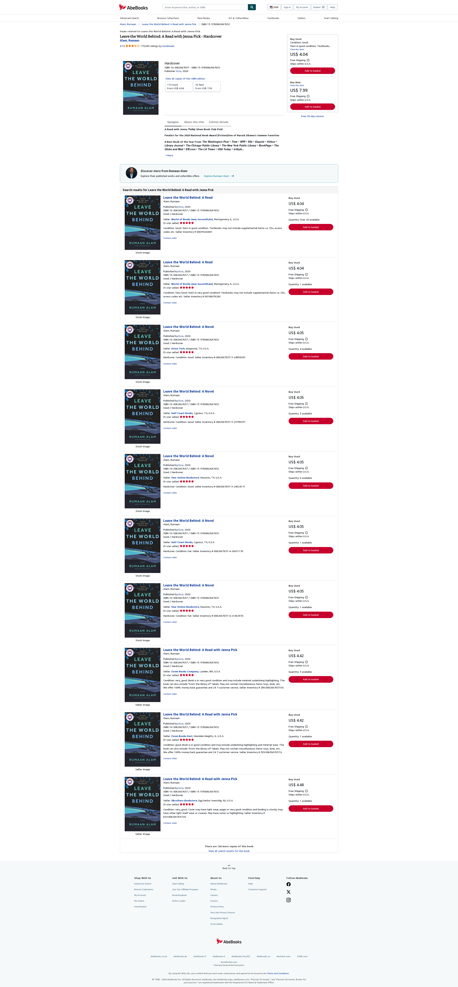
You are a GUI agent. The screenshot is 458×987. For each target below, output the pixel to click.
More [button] (170, 155)
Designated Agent (219, 918)
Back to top (229, 868)
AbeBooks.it (219, 956)
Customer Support (257, 889)
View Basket (140, 906)
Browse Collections (168, 18)
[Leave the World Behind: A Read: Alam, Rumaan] (142, 248)
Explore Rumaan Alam (216, 175)
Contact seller (170, 238)
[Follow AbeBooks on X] (288, 892)
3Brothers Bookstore (184, 800)
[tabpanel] (224, 142)
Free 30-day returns (312, 116)
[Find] (252, 7)
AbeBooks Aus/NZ (241, 956)
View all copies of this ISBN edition (185, 78)
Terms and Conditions (278, 973)
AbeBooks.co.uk (159, 956)
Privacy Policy (217, 906)
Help (332, 7)
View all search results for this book (229, 850)
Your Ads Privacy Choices (222, 912)
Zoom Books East (182, 735)
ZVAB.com (302, 956)
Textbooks (273, 18)
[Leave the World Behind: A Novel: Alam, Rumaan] (142, 378)
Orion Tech (178, 348)
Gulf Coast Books (182, 413)
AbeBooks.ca (263, 956)
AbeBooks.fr (200, 956)
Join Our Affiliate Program (185, 889)
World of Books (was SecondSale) (192, 219)
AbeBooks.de (180, 956)
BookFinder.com (229, 963)
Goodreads (168, 45)
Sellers (302, 18)
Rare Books (204, 18)
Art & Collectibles (238, 18)
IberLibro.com (283, 956)
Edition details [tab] (218, 122)
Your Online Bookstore (185, 477)
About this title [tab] (194, 122)
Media (213, 889)
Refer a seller (178, 900)
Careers (214, 895)
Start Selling (331, 18)
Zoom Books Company (185, 671)
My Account (302, 7)
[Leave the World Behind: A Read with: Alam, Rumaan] (142, 701)
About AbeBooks (218, 883)
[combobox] (205, 7)
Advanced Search (129, 18)
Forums (214, 900)
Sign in (287, 7)
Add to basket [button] (313, 70)
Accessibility (216, 924)
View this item (297, 49)
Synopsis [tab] (173, 122)
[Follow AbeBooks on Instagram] (288, 900)
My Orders (139, 900)
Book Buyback (179, 895)
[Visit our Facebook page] (288, 884)
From (175, 86)
